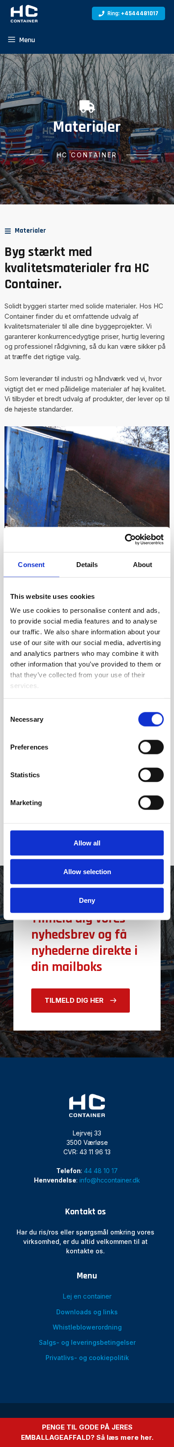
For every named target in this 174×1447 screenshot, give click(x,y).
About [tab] (143, 564)
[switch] (151, 747)
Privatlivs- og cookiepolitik (87, 1357)
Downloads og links (87, 1312)
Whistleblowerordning (87, 1327)
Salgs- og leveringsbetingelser (87, 1342)
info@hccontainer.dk (109, 1180)
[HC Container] (24, 13)
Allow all (87, 842)
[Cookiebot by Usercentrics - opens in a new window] (125, 540)
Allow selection (87, 871)
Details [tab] (87, 564)
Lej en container (87, 1296)
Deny (87, 900)
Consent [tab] (31, 564)
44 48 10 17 (101, 1170)
